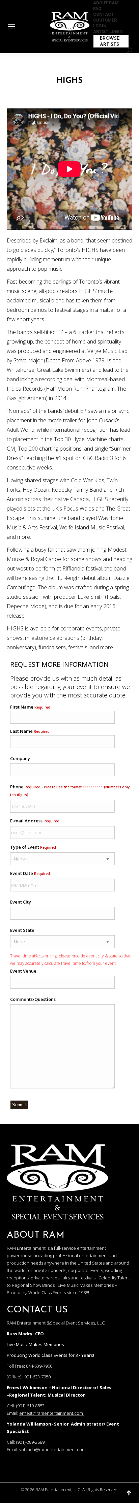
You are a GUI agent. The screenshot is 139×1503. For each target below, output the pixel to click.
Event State (22, 930)
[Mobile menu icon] (11, 26)
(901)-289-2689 (30, 1442)
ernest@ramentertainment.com (51, 1413)
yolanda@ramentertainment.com (52, 1449)
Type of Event (33, 847)
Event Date (30, 873)
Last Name (30, 731)
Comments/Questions (33, 999)
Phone (70, 790)
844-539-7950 (39, 1366)
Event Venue (23, 971)
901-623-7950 (37, 1377)
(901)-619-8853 (30, 1406)
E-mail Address (34, 821)
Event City (20, 902)
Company (20, 758)
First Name (30, 707)
